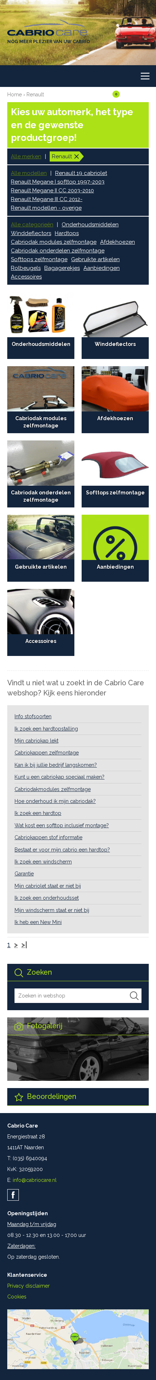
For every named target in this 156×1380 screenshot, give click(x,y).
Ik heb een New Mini (38, 922)
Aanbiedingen (101, 268)
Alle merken (26, 156)
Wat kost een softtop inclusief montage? (62, 825)
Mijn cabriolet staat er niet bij (48, 886)
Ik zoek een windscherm (43, 862)
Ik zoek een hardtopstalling (46, 729)
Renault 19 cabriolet (81, 173)
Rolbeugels (26, 268)
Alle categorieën (32, 224)
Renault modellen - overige (46, 208)
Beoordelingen (50, 1096)
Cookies (16, 1297)
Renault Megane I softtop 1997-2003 (57, 182)
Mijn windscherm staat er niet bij (52, 910)
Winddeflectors (31, 233)
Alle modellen (29, 173)
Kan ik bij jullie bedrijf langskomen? (56, 765)
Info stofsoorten (33, 716)
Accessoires (26, 276)
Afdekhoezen (117, 242)
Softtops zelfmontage (39, 259)
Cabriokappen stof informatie (48, 837)
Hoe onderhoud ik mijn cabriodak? (55, 801)
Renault (35, 94)
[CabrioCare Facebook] (13, 1195)
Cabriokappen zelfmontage (47, 753)
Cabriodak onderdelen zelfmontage (57, 250)
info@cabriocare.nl (35, 1180)
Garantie (24, 874)
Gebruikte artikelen (95, 259)
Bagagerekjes (62, 268)
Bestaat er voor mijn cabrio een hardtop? (62, 850)
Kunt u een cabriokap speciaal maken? (59, 777)
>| (24, 945)
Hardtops (67, 233)
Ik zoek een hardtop (38, 813)
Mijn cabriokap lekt (36, 741)
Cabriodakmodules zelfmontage (53, 789)
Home (14, 94)
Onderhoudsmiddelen (90, 224)
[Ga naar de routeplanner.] (78, 1367)
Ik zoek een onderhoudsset (47, 898)
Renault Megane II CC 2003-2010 (52, 190)
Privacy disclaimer (28, 1286)
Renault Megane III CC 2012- (46, 199)
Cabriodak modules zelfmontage (54, 242)
